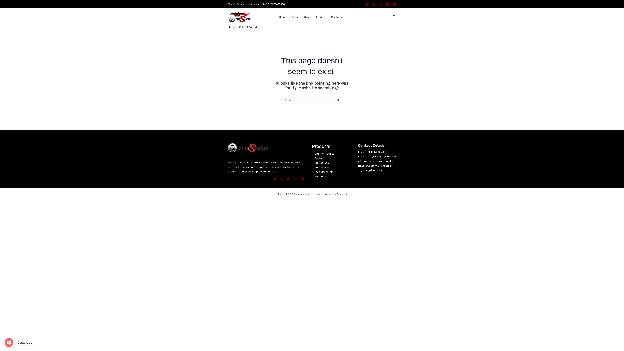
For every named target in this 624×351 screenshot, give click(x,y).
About (307, 17)
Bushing (320, 158)
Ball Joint (320, 176)
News (295, 17)
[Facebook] (374, 4)
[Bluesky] (394, 4)
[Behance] (387, 4)
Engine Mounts (324, 153)
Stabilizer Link (324, 171)
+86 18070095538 (275, 4)
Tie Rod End (322, 162)
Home (282, 17)
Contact (321, 17)
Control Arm (322, 167)
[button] (343, 17)
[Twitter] (367, 4)
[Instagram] (380, 4)
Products (336, 17)
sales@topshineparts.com (247, 4)
